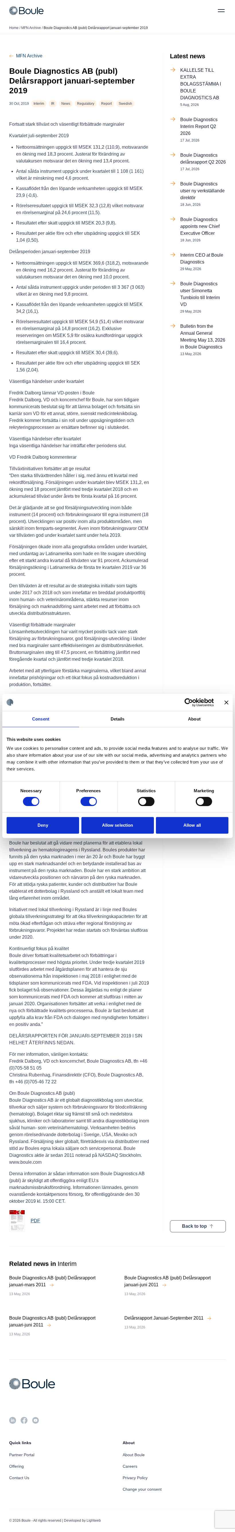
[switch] (89, 801)
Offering (16, 1466)
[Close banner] (226, 702)
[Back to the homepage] (26, 10)
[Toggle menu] (221, 10)
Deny (43, 825)
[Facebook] (24, 1420)
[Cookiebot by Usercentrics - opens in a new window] (189, 702)
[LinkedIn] (12, 1420)
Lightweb (94, 1521)
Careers (130, 1466)
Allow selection (117, 825)
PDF (35, 1220)
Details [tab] (118, 718)
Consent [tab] (40, 718)
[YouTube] (35, 1420)
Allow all (192, 825)
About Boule (134, 1454)
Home (14, 28)
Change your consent (142, 1489)
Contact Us (19, 1477)
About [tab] (194, 718)
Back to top (194, 1226)
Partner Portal (21, 1454)
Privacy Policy (135, 1477)
